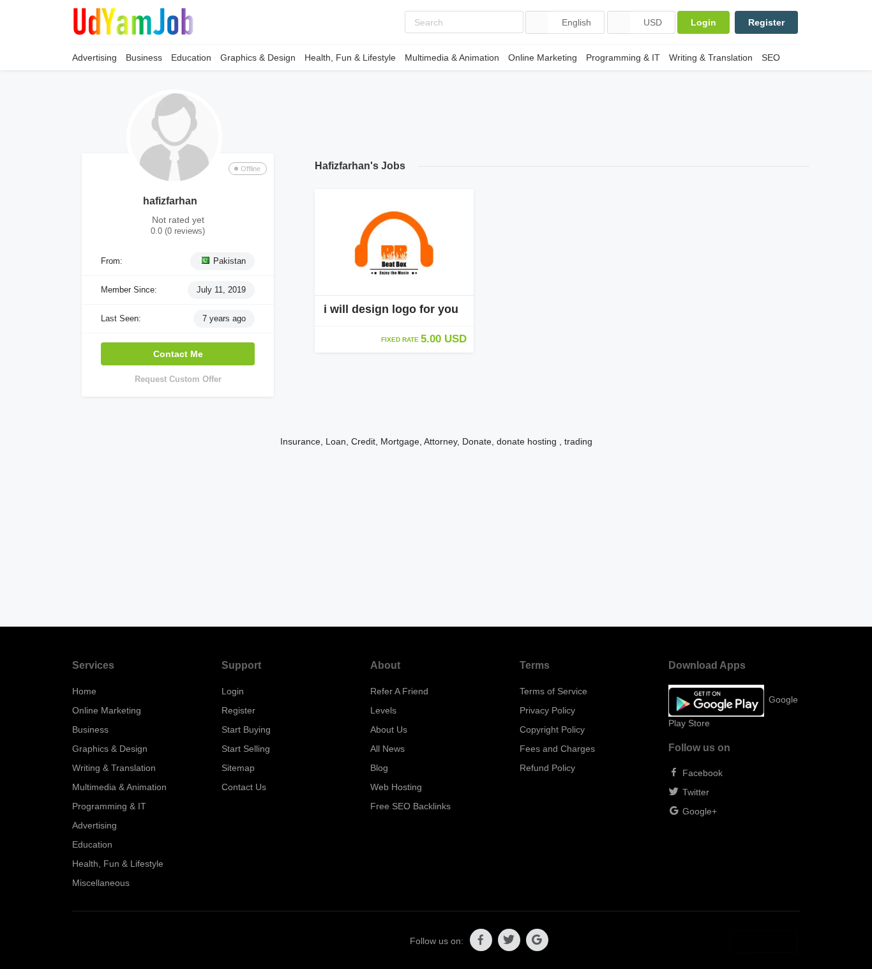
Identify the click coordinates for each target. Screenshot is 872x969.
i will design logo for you (391, 309)
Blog (379, 768)
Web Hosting (396, 787)
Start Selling (246, 749)
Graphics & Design (258, 57)
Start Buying (246, 729)
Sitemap (238, 768)
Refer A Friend (399, 691)
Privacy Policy (547, 710)
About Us (388, 729)
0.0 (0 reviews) (178, 231)
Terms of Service (553, 691)
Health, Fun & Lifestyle (350, 57)
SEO (771, 57)
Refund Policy (547, 768)
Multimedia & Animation (452, 57)
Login (703, 22)
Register (766, 22)
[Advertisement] (436, 537)
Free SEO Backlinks (410, 806)
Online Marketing (542, 57)
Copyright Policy (552, 729)
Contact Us (244, 787)
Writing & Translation (711, 57)
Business (144, 57)
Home (84, 691)
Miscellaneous (101, 883)
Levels (383, 710)
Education (191, 57)
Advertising (94, 57)
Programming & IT (623, 57)
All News (387, 749)
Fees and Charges (557, 749)
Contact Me (178, 354)
